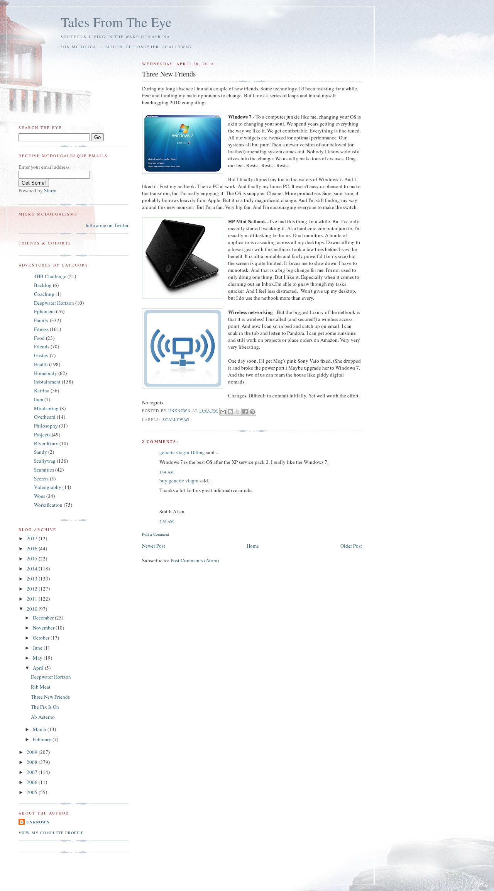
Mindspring (46, 408)
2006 (33, 782)
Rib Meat (41, 686)
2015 (33, 558)
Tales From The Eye (116, 22)
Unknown (37, 822)
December (44, 617)
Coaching (44, 293)
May (38, 657)
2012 (33, 588)
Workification (48, 504)
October (42, 637)
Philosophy (46, 425)
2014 (33, 568)
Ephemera (44, 311)
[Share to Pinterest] (252, 412)
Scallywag (175, 419)
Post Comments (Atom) (195, 560)
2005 (33, 792)
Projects (42, 434)
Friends (41, 346)
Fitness (41, 329)
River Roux (46, 443)
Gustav (41, 355)
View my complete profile (51, 832)
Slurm (50, 190)
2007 (33, 772)
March (40, 729)
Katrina (41, 390)
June (38, 647)
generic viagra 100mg (182, 452)
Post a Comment (155, 534)
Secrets (41, 478)
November (44, 627)
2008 (33, 762)
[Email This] (223, 412)
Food (39, 337)
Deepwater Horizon (54, 302)
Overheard (45, 416)
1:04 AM (166, 472)
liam (38, 399)
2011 (33, 598)
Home (253, 545)
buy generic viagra (178, 480)
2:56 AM (166, 521)
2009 (33, 751)
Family (41, 320)
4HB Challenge (50, 276)
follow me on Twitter (107, 225)
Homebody (45, 373)
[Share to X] (238, 412)
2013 (33, 578)
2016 (33, 548)
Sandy (40, 451)
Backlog (43, 285)
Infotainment (47, 381)
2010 (33, 608)
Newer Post (153, 545)
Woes (39, 495)
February (42, 739)
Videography (47, 487)
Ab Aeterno (43, 716)
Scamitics (44, 469)
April (39, 667)
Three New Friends (50, 696)
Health (41, 364)
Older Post (351, 545)
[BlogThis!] (230, 412)
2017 (33, 538)
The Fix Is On (45, 706)
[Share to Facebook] (245, 412)
